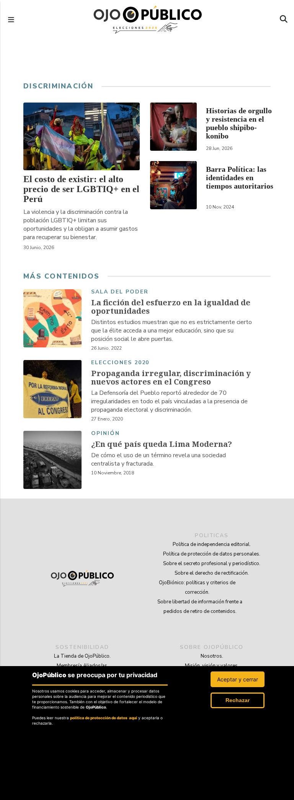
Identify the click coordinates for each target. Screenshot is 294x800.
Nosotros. (212, 656)
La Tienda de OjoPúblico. (82, 656)
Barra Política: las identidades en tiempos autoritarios (239, 177)
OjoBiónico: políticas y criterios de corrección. (197, 587)
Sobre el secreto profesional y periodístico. (211, 563)
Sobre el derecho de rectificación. (212, 573)
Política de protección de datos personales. (211, 554)
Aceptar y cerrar (237, 679)
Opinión (105, 433)
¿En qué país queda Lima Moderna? (161, 444)
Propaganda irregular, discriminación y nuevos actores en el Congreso (171, 377)
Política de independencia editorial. (212, 544)
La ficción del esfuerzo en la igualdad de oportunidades (170, 306)
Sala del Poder (119, 292)
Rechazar (237, 700)
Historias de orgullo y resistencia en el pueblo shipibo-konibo (239, 123)
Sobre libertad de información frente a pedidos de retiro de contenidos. (199, 606)
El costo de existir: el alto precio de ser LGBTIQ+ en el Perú (81, 189)
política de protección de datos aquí (103, 717)
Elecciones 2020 (120, 363)
